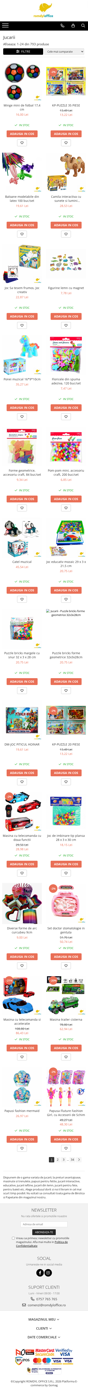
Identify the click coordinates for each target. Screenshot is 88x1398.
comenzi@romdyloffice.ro (46, 1305)
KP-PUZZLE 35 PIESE (66, 105)
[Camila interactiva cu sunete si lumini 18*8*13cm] (66, 172)
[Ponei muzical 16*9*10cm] (22, 355)
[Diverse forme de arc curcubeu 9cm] (22, 903)
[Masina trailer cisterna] (66, 995)
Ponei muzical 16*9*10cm (22, 379)
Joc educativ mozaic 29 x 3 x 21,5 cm (66, 564)
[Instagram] (48, 1273)
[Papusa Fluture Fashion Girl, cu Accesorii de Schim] (66, 1087)
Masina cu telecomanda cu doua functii (22, 838)
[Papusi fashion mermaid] (22, 1087)
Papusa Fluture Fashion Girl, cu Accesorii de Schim (66, 1113)
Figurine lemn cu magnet (66, 288)
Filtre (24, 51)
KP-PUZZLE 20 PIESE (66, 744)
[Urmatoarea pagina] (79, 1159)
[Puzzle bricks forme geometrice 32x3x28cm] (66, 629)
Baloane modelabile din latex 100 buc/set (22, 199)
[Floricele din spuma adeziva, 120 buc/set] (66, 355)
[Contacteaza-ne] (62, 25)
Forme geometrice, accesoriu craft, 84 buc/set (22, 472)
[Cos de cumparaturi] (73, 25)
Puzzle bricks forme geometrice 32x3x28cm (66, 655)
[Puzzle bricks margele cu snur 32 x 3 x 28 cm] (22, 629)
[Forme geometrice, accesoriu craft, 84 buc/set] (22, 446)
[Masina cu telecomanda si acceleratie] (22, 995)
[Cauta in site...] (83, 25)
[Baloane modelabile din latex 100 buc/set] (22, 172)
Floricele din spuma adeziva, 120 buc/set (66, 381)
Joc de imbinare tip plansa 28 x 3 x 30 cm (66, 838)
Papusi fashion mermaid (22, 1111)
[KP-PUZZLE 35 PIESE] (66, 81)
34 (72, 1159)
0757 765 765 (46, 1299)
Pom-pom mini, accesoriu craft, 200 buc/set (66, 472)
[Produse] (6, 27)
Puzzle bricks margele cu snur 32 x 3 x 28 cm (22, 655)
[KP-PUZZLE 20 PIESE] (66, 720)
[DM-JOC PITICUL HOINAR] (22, 720)
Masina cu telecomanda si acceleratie (22, 1021)
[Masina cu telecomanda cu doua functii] (22, 811)
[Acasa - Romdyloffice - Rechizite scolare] (44, 10)
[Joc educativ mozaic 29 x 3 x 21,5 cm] (66, 538)
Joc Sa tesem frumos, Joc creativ (22, 290)
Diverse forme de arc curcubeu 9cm (22, 930)
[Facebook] (40, 1273)
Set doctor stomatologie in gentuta (66, 930)
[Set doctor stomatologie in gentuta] (66, 903)
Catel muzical (22, 562)
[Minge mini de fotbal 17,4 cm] (22, 81)
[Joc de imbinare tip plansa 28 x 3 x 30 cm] (66, 811)
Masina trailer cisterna (66, 1019)
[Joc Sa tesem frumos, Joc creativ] (22, 264)
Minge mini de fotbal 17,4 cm (22, 107)
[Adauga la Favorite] (22, 142)
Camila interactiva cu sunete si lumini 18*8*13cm (66, 199)
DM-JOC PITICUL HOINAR (22, 744)
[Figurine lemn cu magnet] (66, 264)
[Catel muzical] (22, 538)
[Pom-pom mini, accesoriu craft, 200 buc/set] (66, 446)
